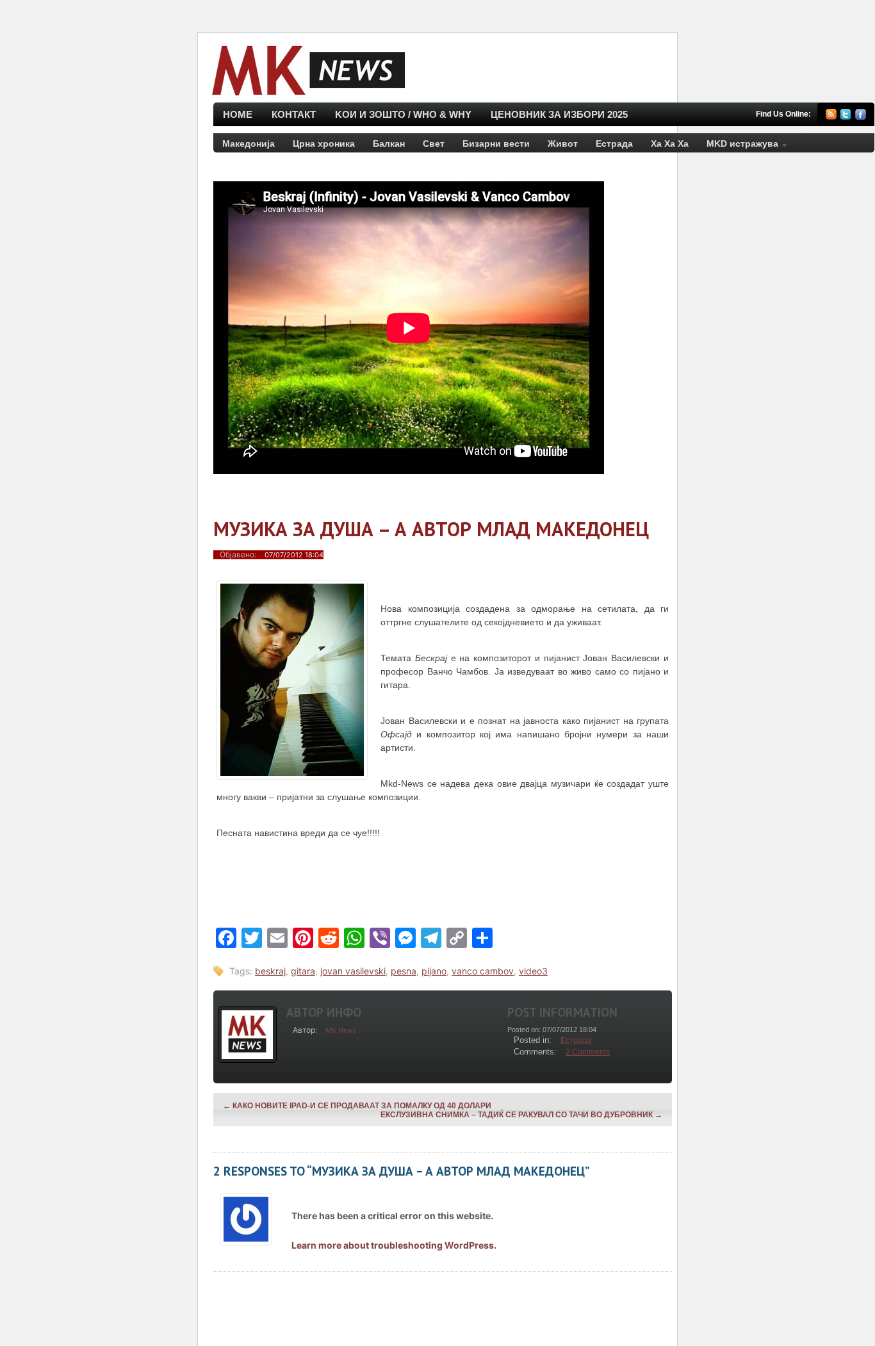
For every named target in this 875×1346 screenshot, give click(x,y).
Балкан (389, 143)
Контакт (294, 114)
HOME (237, 114)
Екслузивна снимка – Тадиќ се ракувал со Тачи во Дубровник (521, 1114)
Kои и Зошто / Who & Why (403, 114)
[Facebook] (860, 116)
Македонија (248, 143)
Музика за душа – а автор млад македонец (431, 528)
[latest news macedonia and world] (307, 96)
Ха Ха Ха (670, 143)
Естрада (614, 143)
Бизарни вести (496, 143)
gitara (303, 970)
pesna (403, 970)
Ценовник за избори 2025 (559, 114)
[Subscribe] (831, 116)
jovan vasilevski (353, 970)
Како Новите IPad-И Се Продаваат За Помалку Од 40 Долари (357, 1105)
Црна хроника (324, 143)
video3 (533, 970)
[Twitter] (845, 116)
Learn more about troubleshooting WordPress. (393, 1245)
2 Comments (588, 1051)
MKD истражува (738, 146)
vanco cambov (483, 970)
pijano (433, 970)
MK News (341, 1030)
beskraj (270, 970)
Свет (434, 143)
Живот (563, 143)
